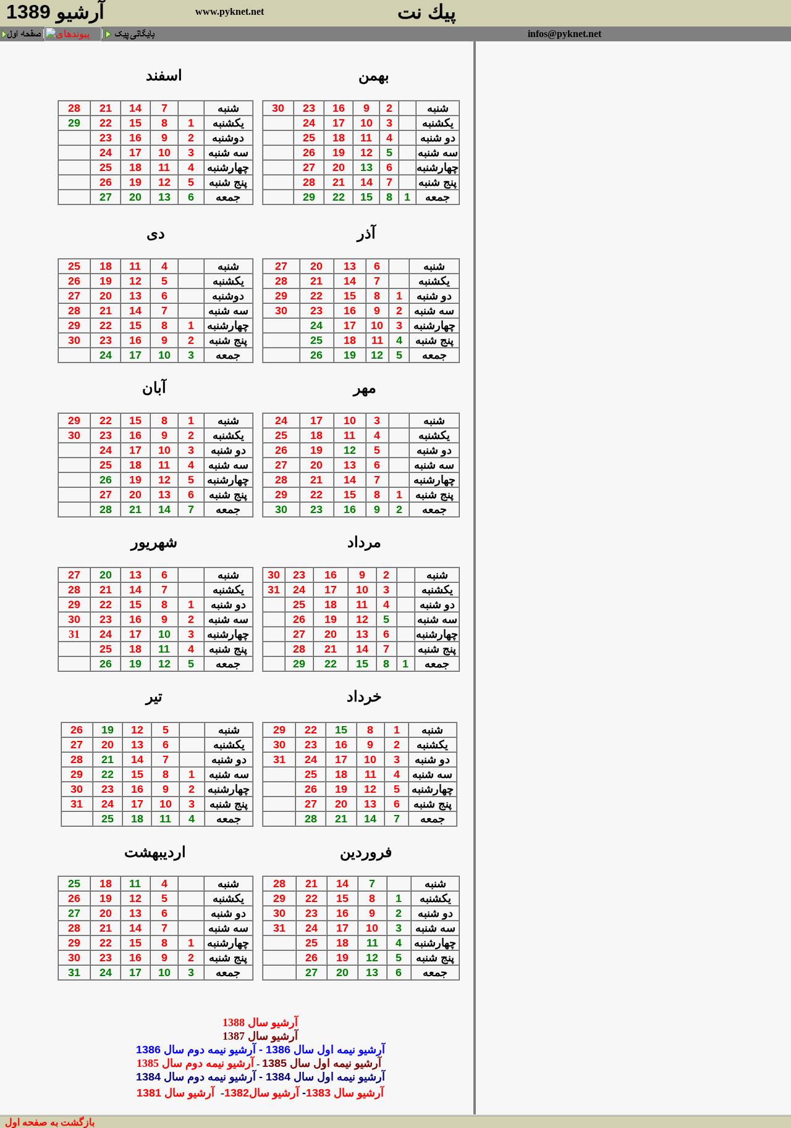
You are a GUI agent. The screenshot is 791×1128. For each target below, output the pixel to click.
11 (164, 167)
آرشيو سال (275, 1093)
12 (164, 182)
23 (105, 138)
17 (135, 152)
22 (105, 123)
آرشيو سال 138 (260, 1022)
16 (135, 138)
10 (164, 152)
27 (309, 167)
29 (74, 325)
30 (278, 108)
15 (135, 123)
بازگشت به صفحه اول (50, 1122)
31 (74, 634)
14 (135, 108)
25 (105, 167)
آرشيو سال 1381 (177, 1093)
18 (135, 167)
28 (74, 108)
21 (105, 108)
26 (105, 182)
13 (135, 296)
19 (135, 182)
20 (338, 167)
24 (105, 152)
